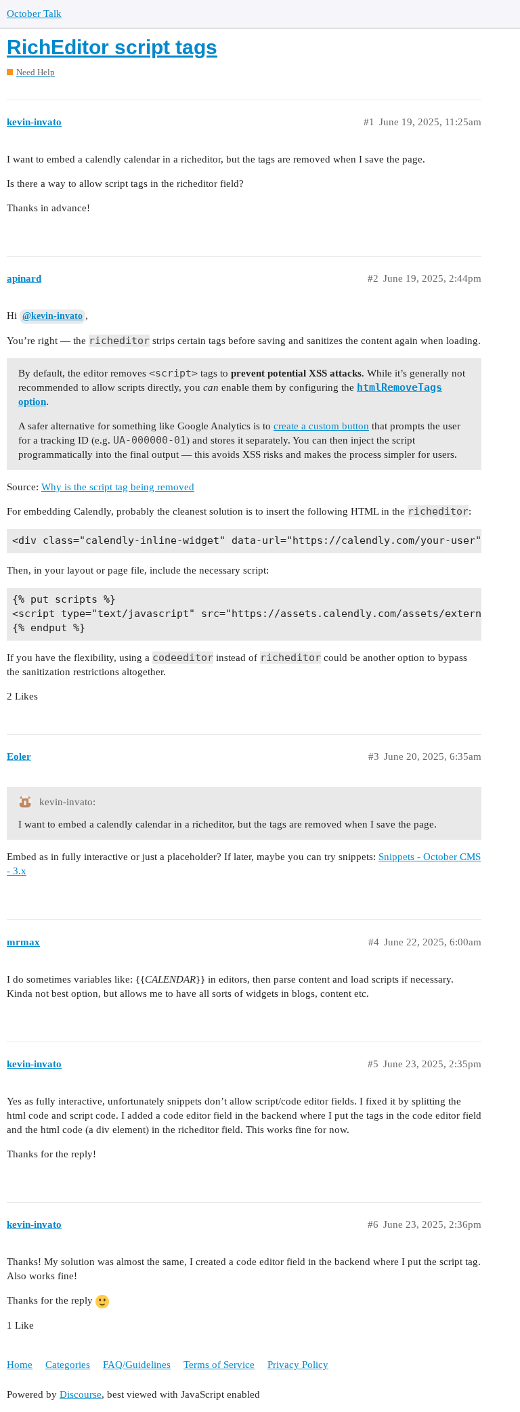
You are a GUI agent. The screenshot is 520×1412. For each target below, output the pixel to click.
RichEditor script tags (112, 47)
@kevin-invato (52, 316)
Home (19, 1364)
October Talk (34, 13)
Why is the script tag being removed (117, 487)
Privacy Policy (297, 1364)
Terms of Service (219, 1364)
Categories (67, 1364)
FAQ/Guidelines (137, 1364)
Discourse (81, 1394)
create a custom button (321, 426)
